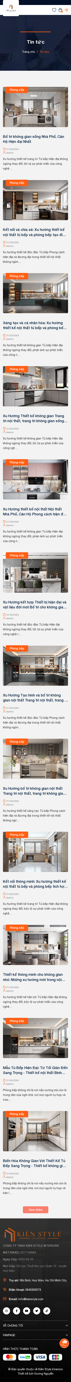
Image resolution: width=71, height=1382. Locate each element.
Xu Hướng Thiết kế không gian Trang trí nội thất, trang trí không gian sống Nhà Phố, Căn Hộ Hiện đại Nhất (33, 421)
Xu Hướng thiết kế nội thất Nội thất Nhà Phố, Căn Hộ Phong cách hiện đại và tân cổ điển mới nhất (34, 514)
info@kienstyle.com (30, 1299)
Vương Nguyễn (43, 1373)
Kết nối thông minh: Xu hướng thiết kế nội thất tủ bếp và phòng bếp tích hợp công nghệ (34, 886)
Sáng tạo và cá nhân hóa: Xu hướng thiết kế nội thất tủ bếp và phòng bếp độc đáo (34, 328)
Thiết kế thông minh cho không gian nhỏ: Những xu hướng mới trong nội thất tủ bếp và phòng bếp (33, 979)
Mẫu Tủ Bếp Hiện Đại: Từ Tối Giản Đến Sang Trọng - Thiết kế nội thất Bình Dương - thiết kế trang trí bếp (35, 1072)
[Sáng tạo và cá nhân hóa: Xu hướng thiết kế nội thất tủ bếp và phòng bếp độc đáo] (35, 293)
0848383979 (33, 1289)
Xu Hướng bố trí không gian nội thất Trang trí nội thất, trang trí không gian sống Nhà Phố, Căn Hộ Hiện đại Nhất (34, 793)
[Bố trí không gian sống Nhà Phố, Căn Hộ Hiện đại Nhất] (35, 107)
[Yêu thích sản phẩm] (54, 9)
